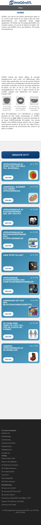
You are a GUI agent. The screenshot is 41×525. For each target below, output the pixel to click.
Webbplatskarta (6, 449)
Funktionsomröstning (8, 443)
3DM (14, 118)
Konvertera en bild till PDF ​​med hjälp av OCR (16, 498)
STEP (19, 118)
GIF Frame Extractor (8, 481)
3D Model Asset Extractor (9, 465)
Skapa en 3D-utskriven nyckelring (12, 501)
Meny (21, 8)
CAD (37, 21)
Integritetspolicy (6, 446)
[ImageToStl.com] (20, 2)
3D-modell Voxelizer (8, 471)
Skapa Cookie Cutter (8, 458)
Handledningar (6, 436)
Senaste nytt (5, 433)
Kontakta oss (5, 453)
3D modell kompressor (8, 468)
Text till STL (5, 475)
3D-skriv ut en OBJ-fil (8, 488)
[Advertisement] (20, 52)
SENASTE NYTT (20, 155)
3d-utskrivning (6, 440)
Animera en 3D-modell (8, 504)
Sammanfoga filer (7, 478)
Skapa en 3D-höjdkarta (8, 462)
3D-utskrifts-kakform (8, 495)
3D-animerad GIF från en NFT (11, 491)
